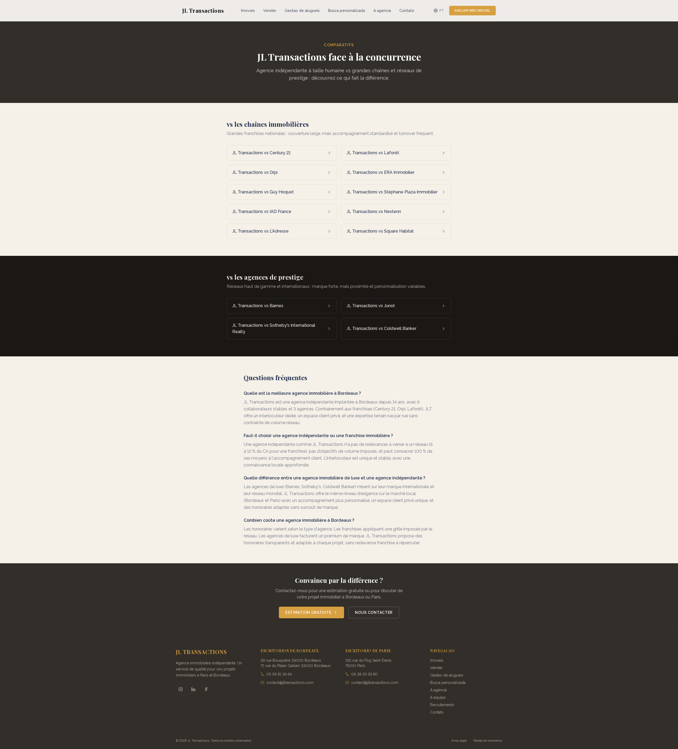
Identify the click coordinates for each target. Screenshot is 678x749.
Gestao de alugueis (302, 10)
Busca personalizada (346, 10)
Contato (406, 10)
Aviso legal (459, 740)
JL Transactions (203, 10)
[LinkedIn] (193, 689)
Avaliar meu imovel (472, 10)
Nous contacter (373, 612)
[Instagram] (180, 689)
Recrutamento (442, 705)
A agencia (382, 10)
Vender (269, 10)
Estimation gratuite (308, 612)
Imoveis (248, 10)
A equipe (437, 697)
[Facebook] (206, 689)
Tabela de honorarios (487, 740)
